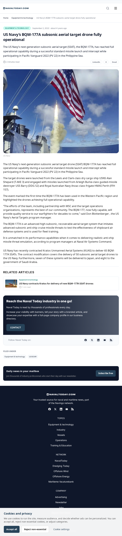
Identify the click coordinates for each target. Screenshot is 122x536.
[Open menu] (115, 8)
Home (5, 18)
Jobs (61, 507)
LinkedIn (96, 62)
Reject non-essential (35, 529)
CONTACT (15, 327)
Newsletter (61, 502)
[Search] (107, 8)
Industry (61, 429)
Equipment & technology (22, 18)
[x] (92, 340)
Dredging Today (61, 466)
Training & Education (61, 445)
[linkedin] (98, 340)
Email (114, 62)
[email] (104, 340)
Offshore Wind (61, 471)
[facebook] (85, 340)
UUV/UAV (33, 356)
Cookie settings (61, 529)
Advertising (61, 497)
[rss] (111, 340)
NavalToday (61, 460)
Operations (61, 440)
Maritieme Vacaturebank (61, 481)
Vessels (61, 435)
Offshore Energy (61, 476)
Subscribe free (105, 373)
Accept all (11, 529)
